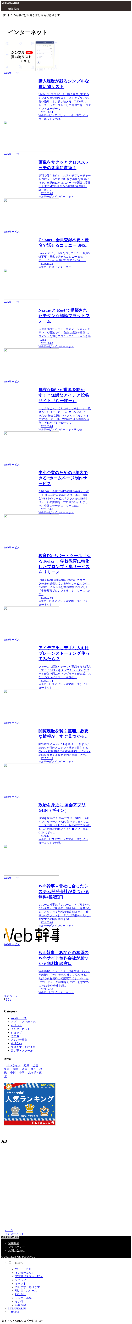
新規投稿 (20, 1305)
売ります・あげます (23, 1046)
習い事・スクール (22, 1050)
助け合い (16, 1043)
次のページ (11, 995)
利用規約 (13, 1243)
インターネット (20, 1029)
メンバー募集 (19, 1039)
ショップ (16, 1032)
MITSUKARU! (17, 1308)
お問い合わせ (16, 1250)
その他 (15, 1036)
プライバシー (16, 1246)
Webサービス (19, 1018)
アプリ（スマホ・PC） (25, 1021)
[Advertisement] (66, 1185)
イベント (16, 1025)
